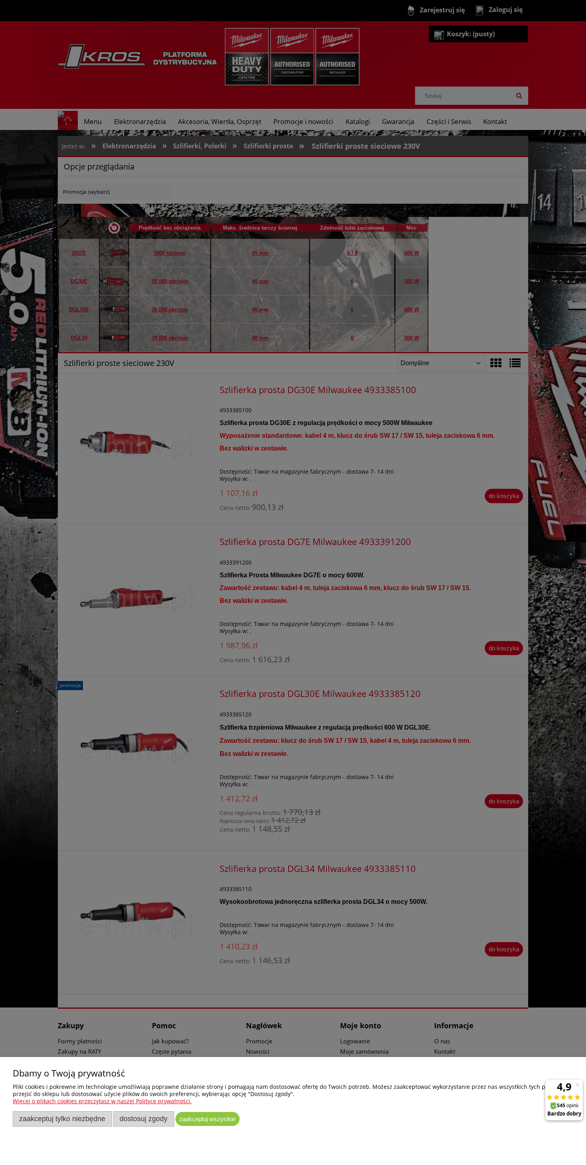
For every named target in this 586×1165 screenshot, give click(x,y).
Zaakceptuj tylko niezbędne (62, 1119)
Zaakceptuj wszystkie (207, 1119)
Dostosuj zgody (143, 1119)
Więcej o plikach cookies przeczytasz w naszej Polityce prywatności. (102, 1101)
